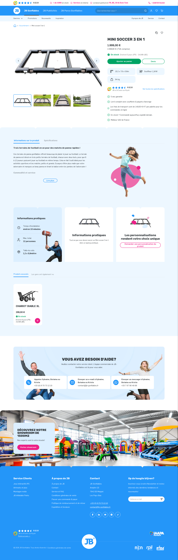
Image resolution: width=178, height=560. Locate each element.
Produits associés (20, 274)
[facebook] (92, 514)
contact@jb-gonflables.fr (100, 507)
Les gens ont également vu (42, 274)
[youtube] (105, 514)
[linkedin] (99, 514)
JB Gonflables (31, 10)
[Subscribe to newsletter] (161, 499)
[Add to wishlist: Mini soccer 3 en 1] (162, 32)
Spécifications (50, 140)
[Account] (151, 10)
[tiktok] (117, 514)
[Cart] (162, 10)
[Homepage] (16, 10)
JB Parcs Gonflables (71, 10)
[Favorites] (156, 10)
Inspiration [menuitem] (60, 18)
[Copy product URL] (156, 32)
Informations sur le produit (26, 140)
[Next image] (97, 61)
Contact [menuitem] (162, 18)
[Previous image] (18, 61)
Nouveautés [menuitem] (46, 18)
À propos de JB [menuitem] (137, 18)
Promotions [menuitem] (32, 18)
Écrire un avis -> (24, 536)
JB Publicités (50, 10)
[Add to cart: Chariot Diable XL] (37, 320)
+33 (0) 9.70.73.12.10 (99, 503)
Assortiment (24, 26)
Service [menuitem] (151, 18)
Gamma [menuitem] (16, 18)
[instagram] (111, 514)
